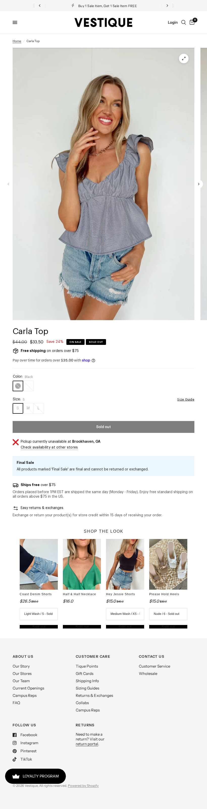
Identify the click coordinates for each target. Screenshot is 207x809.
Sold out (38, 626)
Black (18, 386)
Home (17, 41)
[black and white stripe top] (184, 58)
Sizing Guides (87, 688)
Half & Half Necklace (79, 594)
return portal (87, 743)
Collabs (82, 702)
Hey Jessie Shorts (120, 594)
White (28, 386)
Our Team (21, 680)
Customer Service (154, 666)
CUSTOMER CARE (93, 656)
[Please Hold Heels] (168, 564)
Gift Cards (84, 673)
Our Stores (22, 673)
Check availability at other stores (49, 447)
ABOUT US (23, 656)
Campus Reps (25, 695)
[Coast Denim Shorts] (39, 564)
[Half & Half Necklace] (82, 564)
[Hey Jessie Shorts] (125, 564)
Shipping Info (87, 680)
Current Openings (28, 688)
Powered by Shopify (83, 786)
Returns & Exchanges (94, 695)
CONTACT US (151, 656)
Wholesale (148, 673)
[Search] (183, 22)
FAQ (16, 702)
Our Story (21, 666)
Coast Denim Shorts (36, 594)
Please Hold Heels (164, 594)
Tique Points (87, 666)
